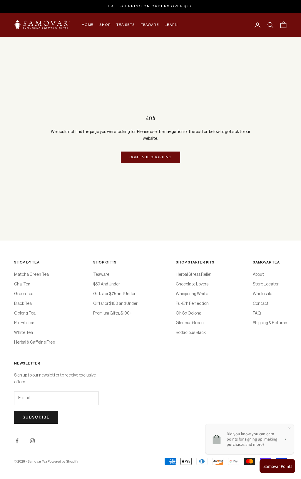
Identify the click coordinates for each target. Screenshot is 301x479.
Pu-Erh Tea (24, 323)
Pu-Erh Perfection (192, 304)
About (258, 275)
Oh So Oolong (188, 313)
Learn (171, 24)
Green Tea (24, 294)
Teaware (150, 24)
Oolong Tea (25, 313)
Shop (105, 24)
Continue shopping (150, 157)
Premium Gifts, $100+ (112, 313)
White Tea (23, 333)
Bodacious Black (191, 333)
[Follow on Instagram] (32, 441)
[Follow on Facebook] (17, 441)
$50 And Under (106, 284)
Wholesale (262, 294)
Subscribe (36, 417)
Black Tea (23, 304)
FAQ (257, 313)
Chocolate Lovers (192, 284)
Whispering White (192, 294)
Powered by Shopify (63, 461)
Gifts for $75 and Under (114, 294)
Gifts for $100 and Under (115, 304)
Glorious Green (190, 323)
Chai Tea (22, 284)
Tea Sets (125, 24)
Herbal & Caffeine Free (34, 342)
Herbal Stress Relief (194, 275)
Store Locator (266, 284)
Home (87, 24)
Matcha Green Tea (31, 275)
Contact (261, 304)
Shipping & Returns (270, 323)
